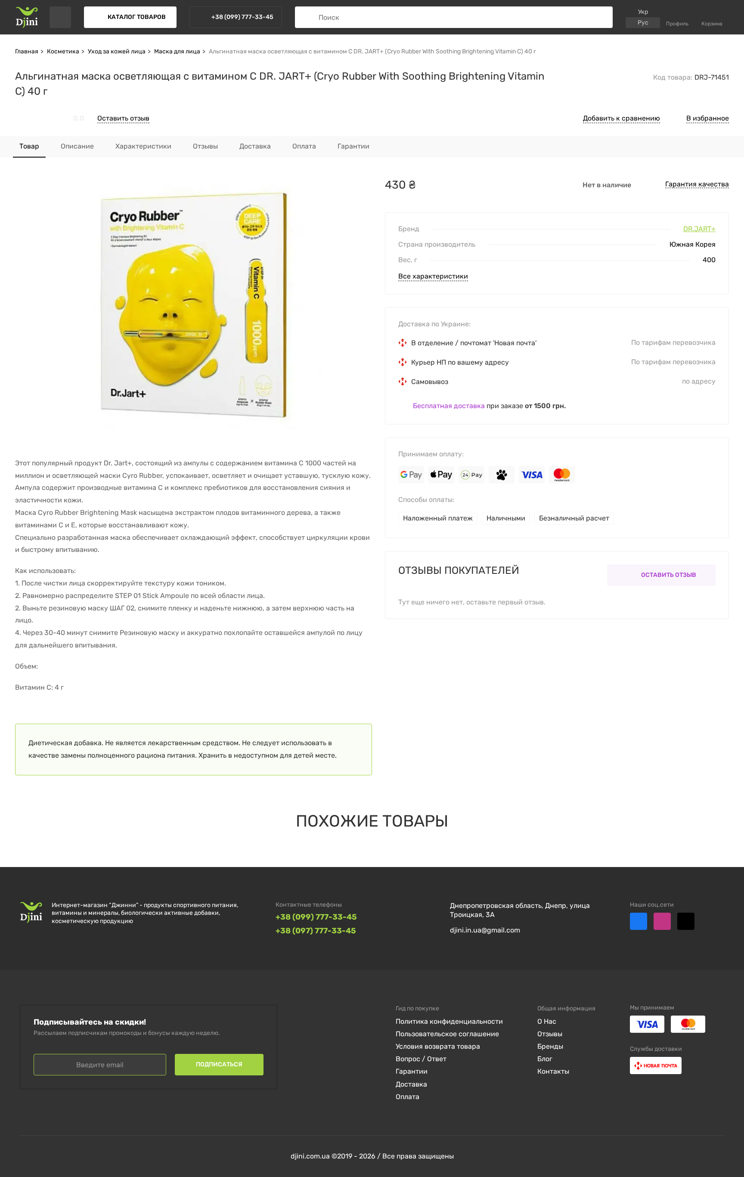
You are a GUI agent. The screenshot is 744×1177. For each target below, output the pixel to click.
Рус (643, 22)
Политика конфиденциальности (449, 1021)
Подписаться (219, 1064)
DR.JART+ (699, 229)
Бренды (550, 1046)
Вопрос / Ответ (421, 1059)
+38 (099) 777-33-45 (316, 917)
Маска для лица (177, 51)
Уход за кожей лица (117, 51)
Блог (544, 1059)
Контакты (553, 1071)
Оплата (407, 1097)
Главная (26, 51)
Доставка (411, 1084)
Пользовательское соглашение (447, 1034)
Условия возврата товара (438, 1046)
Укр (643, 11)
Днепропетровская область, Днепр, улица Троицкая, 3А (520, 910)
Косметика (63, 51)
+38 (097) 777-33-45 (316, 930)
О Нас (546, 1021)
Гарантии (412, 1071)
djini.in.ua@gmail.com (485, 930)
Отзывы (549, 1034)
